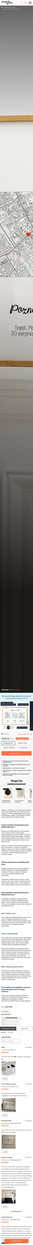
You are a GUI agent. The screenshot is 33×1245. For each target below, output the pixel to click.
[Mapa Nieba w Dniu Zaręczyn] (8, 798)
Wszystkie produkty (10, 7)
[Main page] (7, 3)
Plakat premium (8, 743)
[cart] (25, 2)
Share (5, 1078)
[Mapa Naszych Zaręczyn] (20, 798)
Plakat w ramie (22, 743)
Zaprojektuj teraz (16, 1241)
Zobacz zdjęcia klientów (25, 734)
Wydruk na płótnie (9, 748)
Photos (24, 1028)
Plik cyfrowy (23, 748)
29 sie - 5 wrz (15, 696)
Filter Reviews (6, 1037)
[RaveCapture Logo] (7, 1007)
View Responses (16, 1211)
